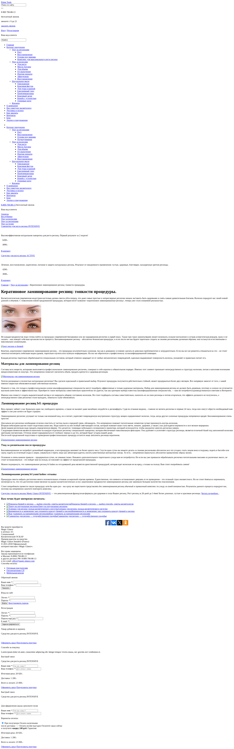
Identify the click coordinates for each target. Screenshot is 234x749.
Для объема (22, 69)
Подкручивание (24, 139)
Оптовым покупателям (17, 568)
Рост (19, 52)
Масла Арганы (24, 67)
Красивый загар (24, 96)
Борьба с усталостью (26, 98)
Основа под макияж (26, 57)
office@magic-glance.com (23, 561)
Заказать (5, 588)
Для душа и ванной (26, 88)
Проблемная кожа (25, 93)
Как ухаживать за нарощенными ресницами (69, 514)
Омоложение (23, 84)
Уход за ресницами (20, 50)
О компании (12, 106)
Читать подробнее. (209, 493)
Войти (4, 603)
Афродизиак (23, 76)
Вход (3, 30)
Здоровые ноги (24, 101)
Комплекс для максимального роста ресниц (37, 59)
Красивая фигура (25, 86)
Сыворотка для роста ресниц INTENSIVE (20, 226)
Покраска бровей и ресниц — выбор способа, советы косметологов (102, 504)
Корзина (16, 103)
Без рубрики (6, 216)
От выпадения (24, 71)
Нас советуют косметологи (18, 108)
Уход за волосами (20, 62)
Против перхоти (24, 74)
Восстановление (24, 54)
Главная (4, 285)
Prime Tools (6, 2)
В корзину (6, 251)
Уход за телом (7, 224)
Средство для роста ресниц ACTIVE (18, 255)
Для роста (21, 64)
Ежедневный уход (25, 91)
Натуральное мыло (20, 81)
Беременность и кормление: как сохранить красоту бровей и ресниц (103, 511)
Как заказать (12, 113)
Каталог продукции (15, 47)
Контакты (11, 115)
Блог (8, 118)
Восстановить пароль (18, 603)
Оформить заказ (8, 643)
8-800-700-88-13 (8, 205)
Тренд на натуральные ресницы (52, 506)
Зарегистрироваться (10, 624)
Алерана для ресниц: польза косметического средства (83, 509)
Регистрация (13, 30)
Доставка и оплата (15, 110)
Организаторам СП (15, 570)
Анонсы (5, 214)
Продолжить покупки (26, 643)
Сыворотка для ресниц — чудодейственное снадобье (82, 516)
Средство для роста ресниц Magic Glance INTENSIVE (26, 493)
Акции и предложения (16, 120)
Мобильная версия (15, 573)
